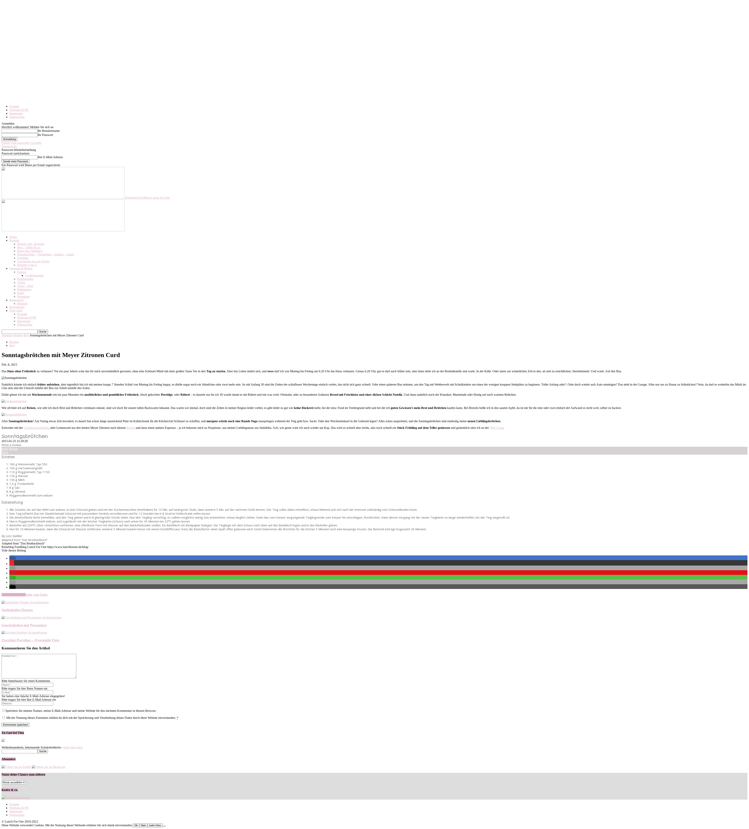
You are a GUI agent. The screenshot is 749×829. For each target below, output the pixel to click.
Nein (143, 825)
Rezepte (14, 240)
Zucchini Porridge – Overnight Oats (30, 640)
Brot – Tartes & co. (29, 247)
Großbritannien (34, 275)
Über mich (15, 310)
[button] (12, 558)
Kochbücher (17, 307)
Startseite (7, 335)
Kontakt (14, 106)
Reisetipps (23, 296)
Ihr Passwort (45, 135)
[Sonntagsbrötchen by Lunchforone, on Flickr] (14, 401)
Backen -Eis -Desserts (30, 244)
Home (13, 237)
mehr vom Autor (37, 594)
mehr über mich (73, 747)
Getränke (22, 258)
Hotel (20, 293)
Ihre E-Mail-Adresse (50, 157)
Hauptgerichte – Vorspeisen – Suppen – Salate (45, 254)
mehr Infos (155, 825)
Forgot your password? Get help (21, 143)
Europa (21, 272)
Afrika (21, 282)
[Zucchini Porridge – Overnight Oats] (24, 632)
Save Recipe (10, 449)
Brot (26, 335)
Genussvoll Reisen (20, 268)
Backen (18, 335)
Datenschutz (17, 117)
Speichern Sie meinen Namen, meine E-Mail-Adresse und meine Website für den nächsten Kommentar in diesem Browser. (80, 710)
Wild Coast (496, 427)
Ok (136, 825)
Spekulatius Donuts (17, 610)
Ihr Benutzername (49, 130)
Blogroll (22, 303)
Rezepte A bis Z (27, 265)
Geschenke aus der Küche (33, 261)
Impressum (16, 113)
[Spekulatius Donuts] (25, 602)
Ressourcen (16, 300)
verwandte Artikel (14, 594)
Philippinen (24, 289)
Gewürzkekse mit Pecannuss (24, 625)
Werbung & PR (18, 110)
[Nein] (164, 826)
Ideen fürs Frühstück (30, 251)
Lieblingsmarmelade (36, 427)
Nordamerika (25, 279)
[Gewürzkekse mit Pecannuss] (31, 617)
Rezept (130, 427)
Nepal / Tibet (25, 286)
